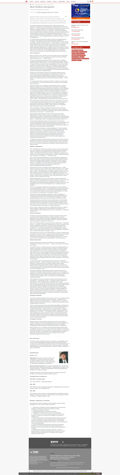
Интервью (82, 56)
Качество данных (60, 464)
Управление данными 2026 (77, 37)
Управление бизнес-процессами (58, 465)
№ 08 (52, 4)
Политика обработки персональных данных (68, 445)
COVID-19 (79, 60)
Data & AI (52, 464)
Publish (71, 457)
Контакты (78, 444)
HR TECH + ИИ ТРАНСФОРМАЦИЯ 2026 (79, 42)
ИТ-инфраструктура (80, 53)
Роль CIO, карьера (83, 51)
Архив (67, 1)
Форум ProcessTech (75, 34)
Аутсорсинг (56, 12)
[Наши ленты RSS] (92, 1)
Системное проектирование (41, 12)
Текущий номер (61, 1)
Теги (51, 445)
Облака (73, 53)
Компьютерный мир (56, 455)
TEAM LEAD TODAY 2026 (77, 30)
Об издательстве (53, 444)
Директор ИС (54, 457)
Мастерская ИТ (50, 12)
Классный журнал (55, 459)
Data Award (74, 60)
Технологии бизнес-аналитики (76, 462)
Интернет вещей (75, 56)
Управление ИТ (75, 51)
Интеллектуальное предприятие (74, 464)
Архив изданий (56, 445)
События (37, 1)
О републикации (84, 444)
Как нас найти (73, 444)
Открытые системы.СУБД (72, 455)
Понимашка (66, 459)
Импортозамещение (76, 58)
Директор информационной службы (39, 4)
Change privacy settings (82, 445)
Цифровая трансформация (77, 50)
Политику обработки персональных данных (87, 473)
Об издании (73, 1)
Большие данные (85, 58)
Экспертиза (42, 1)
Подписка (49, 1)
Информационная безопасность (78, 55)
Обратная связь (66, 444)
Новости (31, 1)
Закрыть (98, 473)
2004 (49, 4)
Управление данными (62, 462)
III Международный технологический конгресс (79, 25)
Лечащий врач (64, 457)
